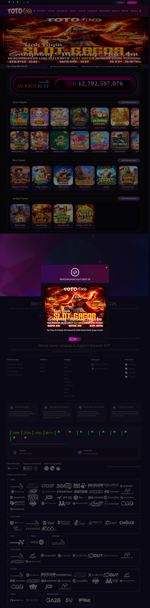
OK (75, 339)
